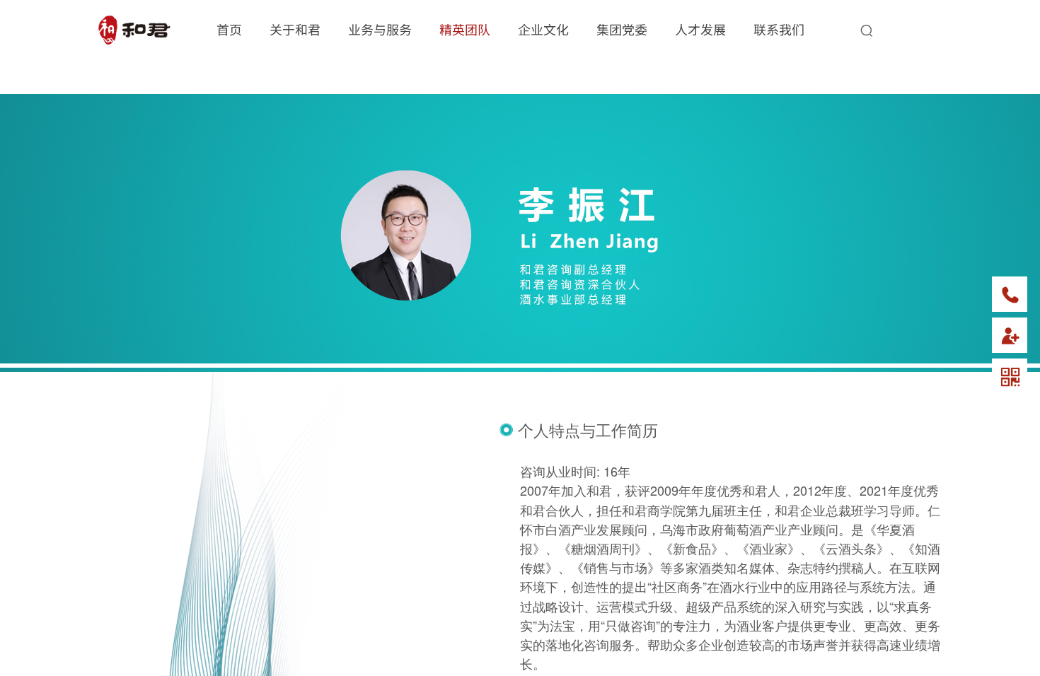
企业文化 (543, 29)
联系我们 (778, 29)
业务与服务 (380, 29)
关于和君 (295, 29)
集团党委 (621, 29)
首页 (229, 29)
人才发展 (700, 29)
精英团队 (464, 29)
